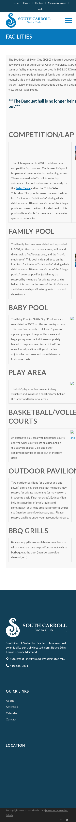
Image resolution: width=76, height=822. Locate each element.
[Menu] (66, 20)
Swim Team (23, 188)
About (10, 700)
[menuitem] (15, 3)
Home (15, 2)
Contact (39, 2)
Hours (26, 2)
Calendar (11, 713)
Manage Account (57, 2)
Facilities (19, 36)
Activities (12, 707)
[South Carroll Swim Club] (31, 20)
